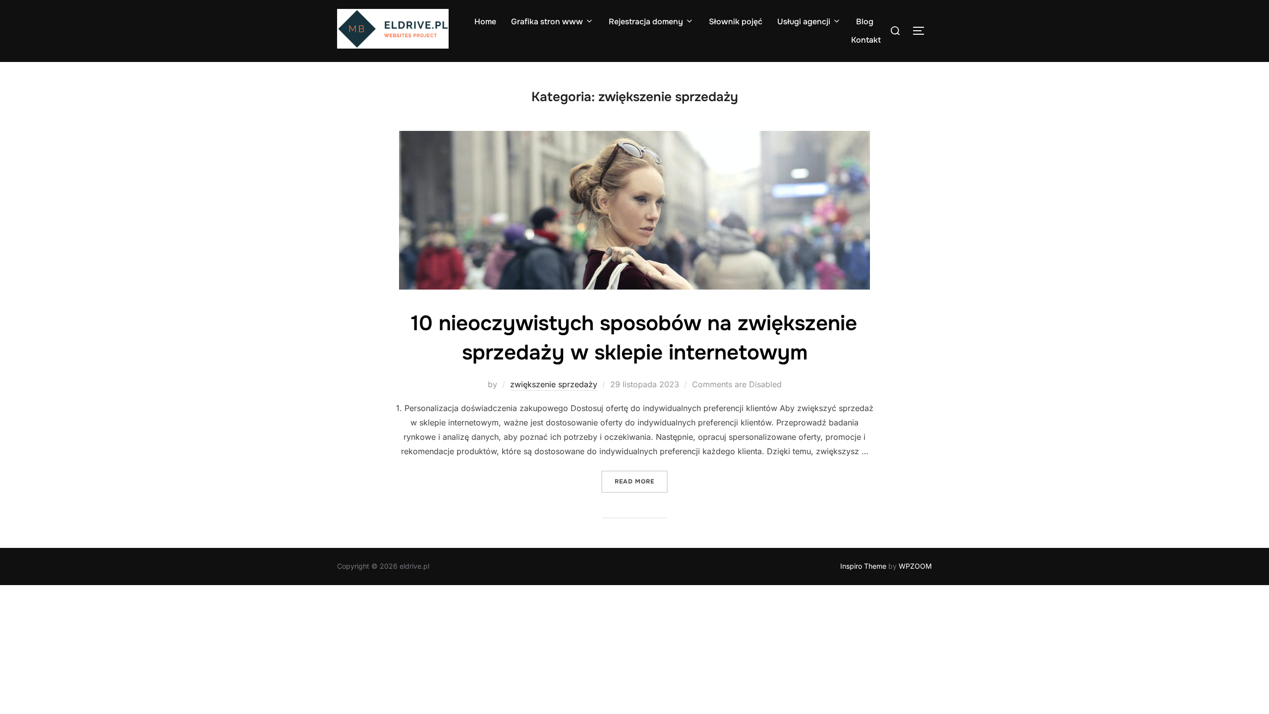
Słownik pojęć (735, 21)
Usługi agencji (803, 21)
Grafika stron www (547, 21)
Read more (641, 481)
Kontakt (866, 40)
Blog (864, 21)
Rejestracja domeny (646, 21)
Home (485, 21)
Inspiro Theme (863, 566)
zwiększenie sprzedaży (553, 384)
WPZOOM (915, 566)
